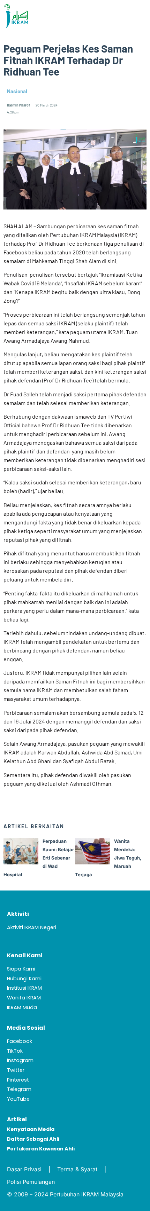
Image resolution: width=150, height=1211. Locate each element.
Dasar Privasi (24, 1169)
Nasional (17, 91)
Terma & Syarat (77, 1169)
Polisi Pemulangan (31, 1181)
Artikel (17, 1119)
